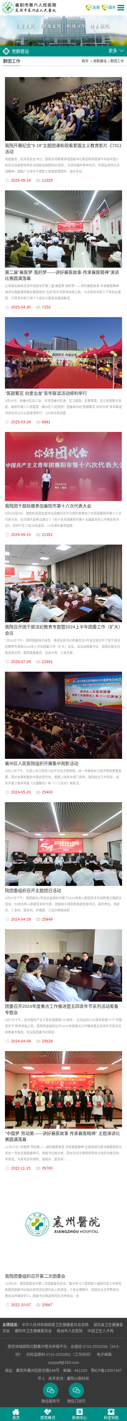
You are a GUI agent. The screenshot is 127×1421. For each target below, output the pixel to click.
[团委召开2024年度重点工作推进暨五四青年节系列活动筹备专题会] (63, 929)
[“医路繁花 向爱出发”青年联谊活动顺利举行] (63, 317)
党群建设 (100, 61)
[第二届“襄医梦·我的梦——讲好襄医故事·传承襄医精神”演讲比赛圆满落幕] (63, 190)
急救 (96, 8)
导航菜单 (121, 8)
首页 (85, 61)
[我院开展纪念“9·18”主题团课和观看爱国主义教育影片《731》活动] (63, 77)
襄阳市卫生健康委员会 (33, 1331)
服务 (112, 8)
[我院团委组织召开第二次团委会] (63, 1178)
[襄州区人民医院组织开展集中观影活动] (63, 671)
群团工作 (117, 61)
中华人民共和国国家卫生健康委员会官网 (55, 1325)
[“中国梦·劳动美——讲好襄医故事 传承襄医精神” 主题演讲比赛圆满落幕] (63, 1051)
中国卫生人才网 (100, 1331)
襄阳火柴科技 (78, 1378)
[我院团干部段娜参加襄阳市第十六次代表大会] (63, 431)
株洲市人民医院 (70, 1331)
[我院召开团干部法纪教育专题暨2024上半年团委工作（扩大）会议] (63, 544)
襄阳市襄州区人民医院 (29, 8)
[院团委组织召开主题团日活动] (63, 802)
